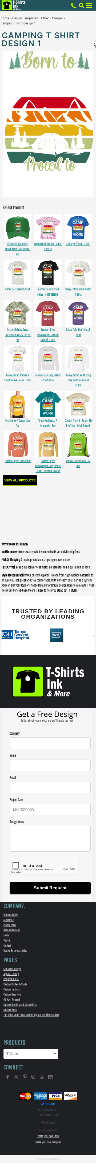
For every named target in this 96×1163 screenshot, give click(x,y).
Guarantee (8, 920)
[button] (81, 5)
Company (15, 733)
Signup (6, 940)
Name (13, 755)
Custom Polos (10, 1009)
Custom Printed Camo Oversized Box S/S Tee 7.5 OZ (18, 334)
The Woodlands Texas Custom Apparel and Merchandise (31, 1014)
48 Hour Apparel (11, 999)
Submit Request (50, 888)
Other (45, 18)
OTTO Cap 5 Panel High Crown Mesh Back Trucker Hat (17, 249)
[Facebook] (7, 1077)
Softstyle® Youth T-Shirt (78, 243)
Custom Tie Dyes (11, 989)
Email (13, 778)
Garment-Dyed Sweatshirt (18, 461)
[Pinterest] (25, 1077)
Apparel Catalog (11, 974)
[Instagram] (33, 1077)
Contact (7, 945)
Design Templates (25, 18)
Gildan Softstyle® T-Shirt (17, 289)
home (5, 18)
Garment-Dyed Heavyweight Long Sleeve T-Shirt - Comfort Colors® (48, 466)
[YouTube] (42, 1077)
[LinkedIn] (50, 1077)
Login (6, 935)
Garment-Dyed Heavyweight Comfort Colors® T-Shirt (48, 334)
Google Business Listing (15, 950)
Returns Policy (10, 914)
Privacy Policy (9, 925)
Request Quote (11, 979)
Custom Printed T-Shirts (15, 984)
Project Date (16, 800)
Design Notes (17, 822)
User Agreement (11, 930)
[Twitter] (16, 1077)
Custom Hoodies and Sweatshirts (20, 1004)
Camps (57, 18)
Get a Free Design (12, 969)
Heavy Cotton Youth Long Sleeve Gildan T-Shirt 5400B (78, 380)
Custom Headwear (12, 994)
